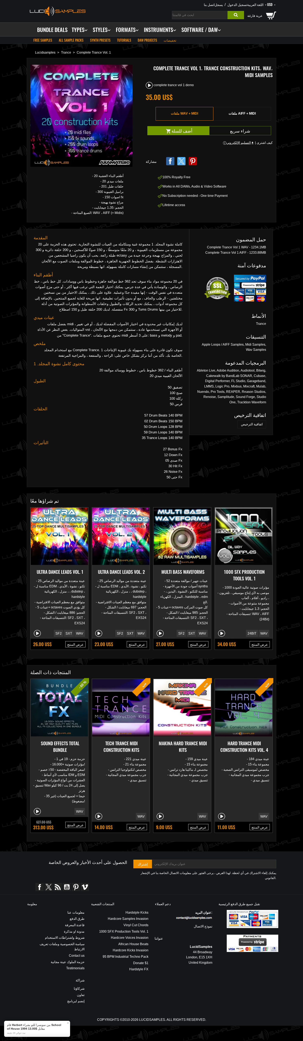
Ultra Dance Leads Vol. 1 (60, 571)
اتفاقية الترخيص (252, 424)
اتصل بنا (209, 4)
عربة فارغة (255, 15)
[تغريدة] (181, 161)
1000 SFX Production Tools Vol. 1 (244, 575)
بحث (236, 15)
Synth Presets (100, 40)
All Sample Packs (71, 40)
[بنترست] (193, 161)
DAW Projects (147, 40)
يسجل (219, 4)
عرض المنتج (75, 644)
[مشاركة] (170, 161)
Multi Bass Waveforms (182, 571)
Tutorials (124, 40)
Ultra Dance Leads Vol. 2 (121, 571)
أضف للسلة (189, 130)
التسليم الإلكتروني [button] (240, 142)
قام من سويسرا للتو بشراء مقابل (34, 1026)
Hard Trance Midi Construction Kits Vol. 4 (244, 746)
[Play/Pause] (37, 633)
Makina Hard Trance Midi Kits (183, 746)
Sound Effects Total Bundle (60, 746)
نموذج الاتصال (203, 926)
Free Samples (42, 40)
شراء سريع (240, 130)
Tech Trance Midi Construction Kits (121, 746)
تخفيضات (170, 40)
